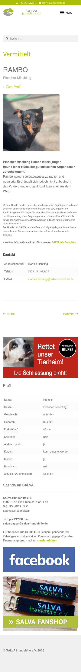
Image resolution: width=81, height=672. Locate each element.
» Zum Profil (12, 86)
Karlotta (69, 314)
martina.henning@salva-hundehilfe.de (51, 279)
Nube (11, 314)
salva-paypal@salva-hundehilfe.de (25, 523)
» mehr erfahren (47, 540)
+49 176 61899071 (28, 3)
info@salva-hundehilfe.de (53, 3)
